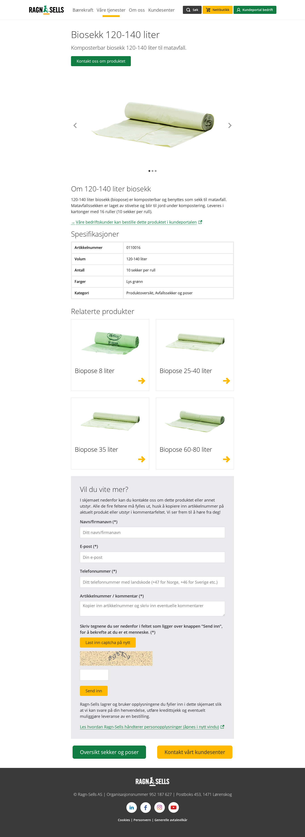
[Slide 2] (152, 171)
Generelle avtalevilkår (171, 820)
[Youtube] (173, 807)
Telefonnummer (95, 571)
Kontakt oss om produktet (101, 61)
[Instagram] (159, 807)
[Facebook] (145, 807)
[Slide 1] (149, 171)
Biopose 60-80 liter (186, 449)
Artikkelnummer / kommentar (109, 596)
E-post (86, 546)
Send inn (94, 690)
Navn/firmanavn (95, 521)
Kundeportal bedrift (257, 10)
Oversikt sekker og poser (109, 752)
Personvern (142, 820)
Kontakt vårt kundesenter (195, 752)
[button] (75, 125)
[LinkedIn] (131, 807)
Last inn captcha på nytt (108, 642)
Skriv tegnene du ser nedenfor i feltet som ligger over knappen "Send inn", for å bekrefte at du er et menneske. (151, 629)
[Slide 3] (156, 171)
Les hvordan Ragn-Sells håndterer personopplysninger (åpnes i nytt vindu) (149, 726)
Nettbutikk (221, 10)
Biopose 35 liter (96, 449)
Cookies (124, 820)
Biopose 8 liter (95, 370)
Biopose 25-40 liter (186, 370)
